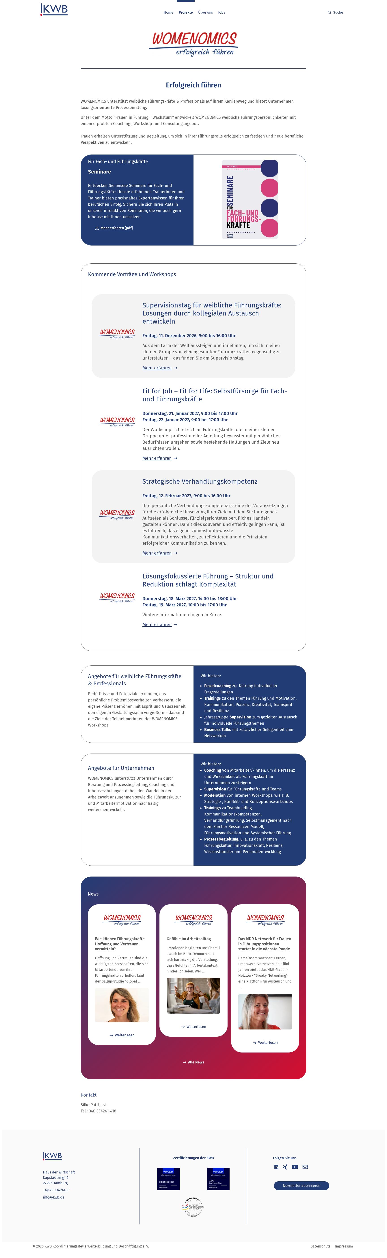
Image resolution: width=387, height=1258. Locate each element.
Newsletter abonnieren (301, 1186)
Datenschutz (320, 1246)
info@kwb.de (53, 1197)
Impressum (344, 1246)
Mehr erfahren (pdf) (117, 228)
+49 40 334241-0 (56, 1190)
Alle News (196, 1062)
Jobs (221, 12)
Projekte (186, 12)
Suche (338, 12)
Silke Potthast (93, 1104)
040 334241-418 (102, 1111)
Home (168, 12)
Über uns (205, 12)
